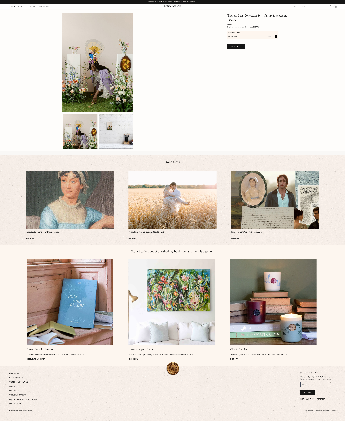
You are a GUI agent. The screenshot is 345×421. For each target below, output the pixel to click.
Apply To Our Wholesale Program (23, 399)
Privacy (334, 410)
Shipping (12, 386)
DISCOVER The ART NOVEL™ (36, 359)
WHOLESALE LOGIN (16, 403)
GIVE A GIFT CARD (16, 378)
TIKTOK (313, 399)
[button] (294, 6)
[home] (172, 6)
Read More (30, 238)
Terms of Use (309, 410)
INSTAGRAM (304, 399)
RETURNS (12, 391)
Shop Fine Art (133, 359)
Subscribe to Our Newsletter (160, 2)
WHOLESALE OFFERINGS (18, 395)
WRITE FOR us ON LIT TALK (19, 382)
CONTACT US (14, 373)
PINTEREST (321, 399)
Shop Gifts (234, 359)
